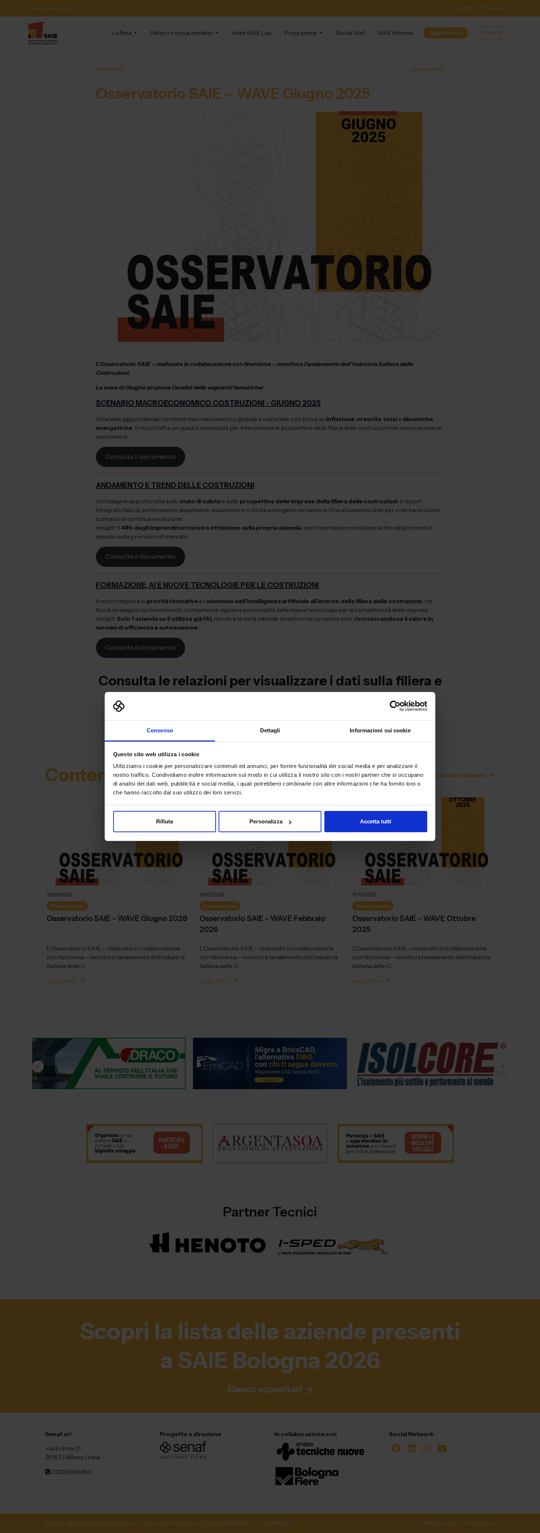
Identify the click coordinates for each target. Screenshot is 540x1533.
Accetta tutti (375, 821)
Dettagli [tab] (270, 730)
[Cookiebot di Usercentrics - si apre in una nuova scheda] (395, 706)
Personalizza (265, 821)
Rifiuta (164, 821)
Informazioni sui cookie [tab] (380, 730)
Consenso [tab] (160, 730)
